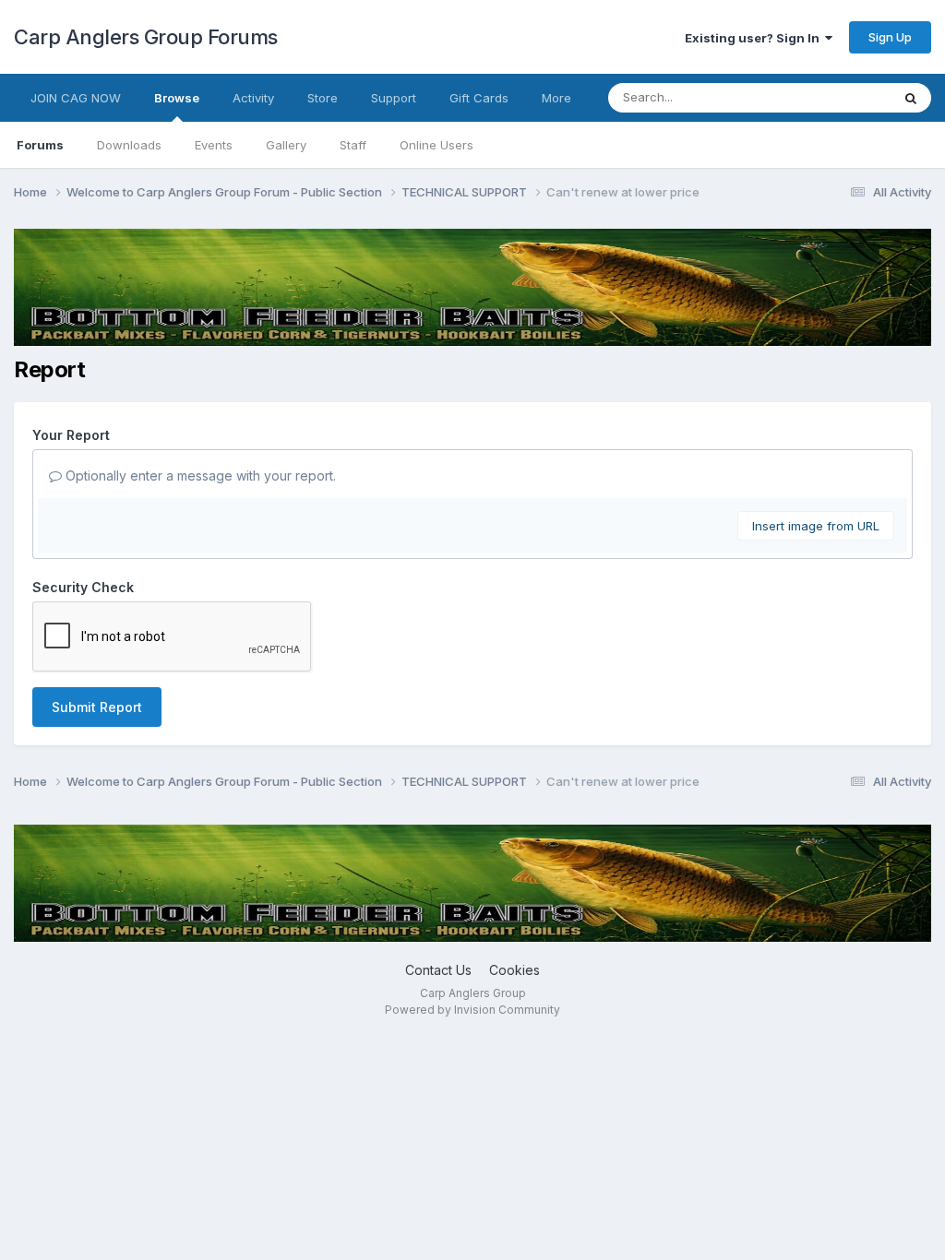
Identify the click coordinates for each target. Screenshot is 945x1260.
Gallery (286, 144)
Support (393, 97)
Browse (176, 97)
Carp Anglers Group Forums (146, 37)
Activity (253, 97)
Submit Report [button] (97, 707)
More (556, 97)
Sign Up (890, 37)
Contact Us (438, 970)
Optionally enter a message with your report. (199, 475)
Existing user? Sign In (755, 37)
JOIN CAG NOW (75, 97)
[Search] (911, 98)
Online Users (436, 144)
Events (214, 144)
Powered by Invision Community (472, 1009)
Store (322, 97)
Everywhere (833, 97)
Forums (40, 144)
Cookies (514, 970)
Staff (353, 144)
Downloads (129, 144)
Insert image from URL (815, 525)
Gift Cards (478, 97)
